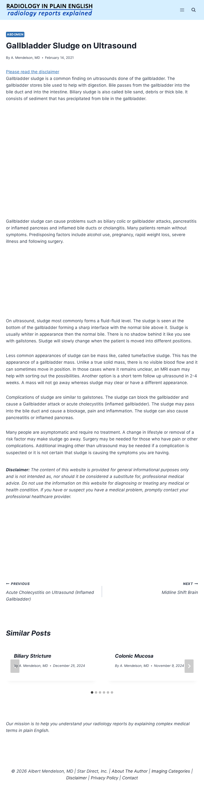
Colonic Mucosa (134, 656)
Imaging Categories (171, 771)
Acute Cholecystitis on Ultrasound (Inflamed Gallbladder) (50, 592)
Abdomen (15, 34)
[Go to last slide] (14, 666)
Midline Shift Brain (180, 588)
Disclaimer (76, 777)
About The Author (130, 771)
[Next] (189, 666)
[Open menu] (182, 10)
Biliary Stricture (32, 656)
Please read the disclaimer (32, 71)
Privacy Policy (104, 777)
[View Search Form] (193, 9)
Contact (130, 777)
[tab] (92, 692)
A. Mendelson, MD (25, 58)
